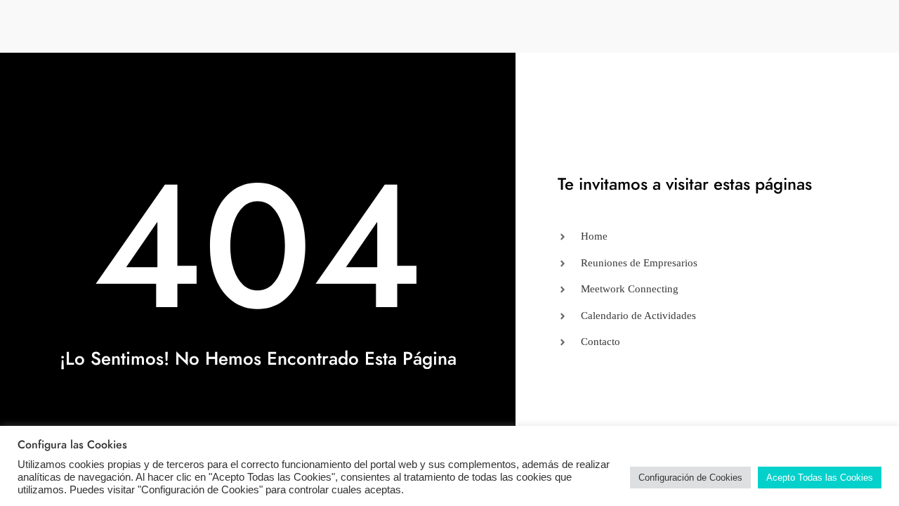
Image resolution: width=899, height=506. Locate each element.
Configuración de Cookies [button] (690, 477)
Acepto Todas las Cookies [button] (819, 477)
